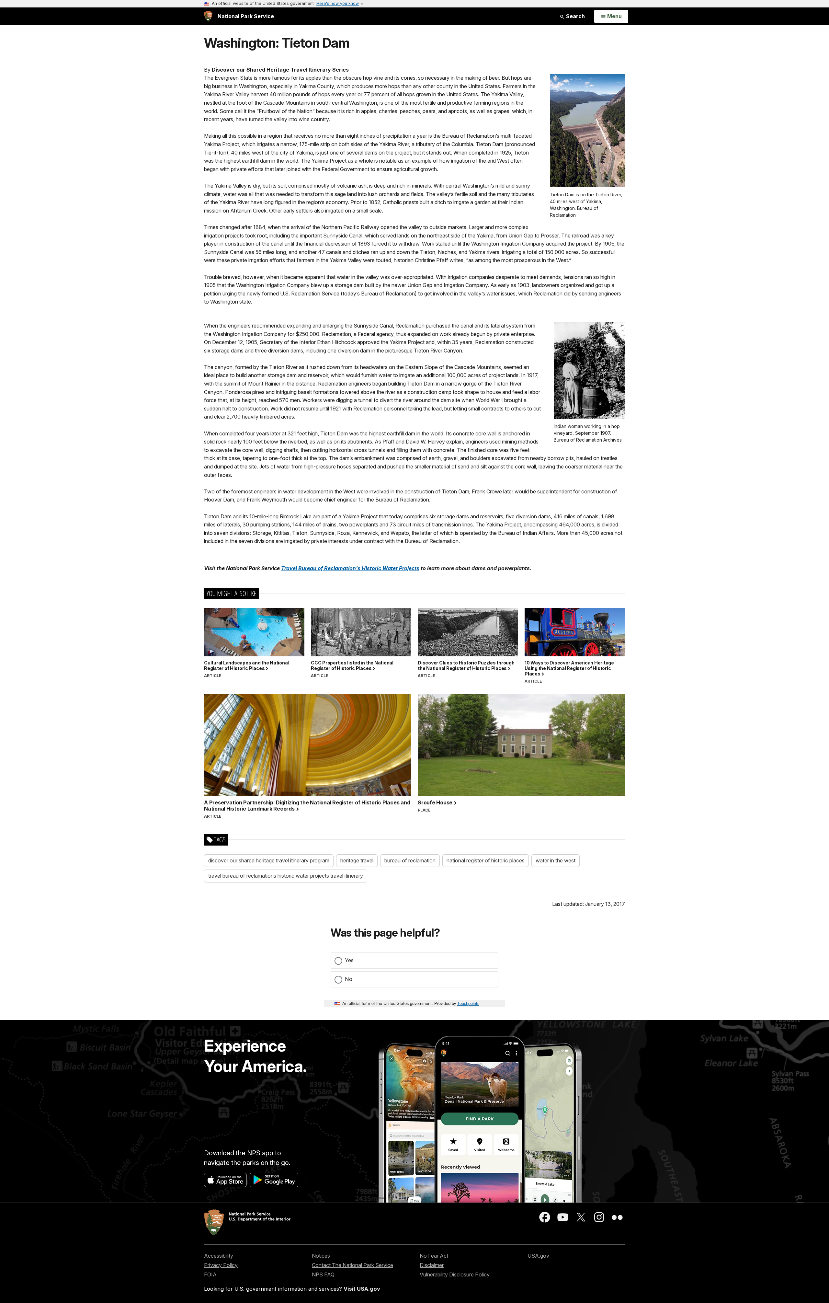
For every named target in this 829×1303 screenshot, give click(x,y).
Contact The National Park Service (352, 1265)
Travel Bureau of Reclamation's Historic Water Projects (350, 568)
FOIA (210, 1274)
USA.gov (538, 1255)
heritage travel (356, 860)
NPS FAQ (323, 1274)
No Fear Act (434, 1255)
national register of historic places (486, 860)
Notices (321, 1255)
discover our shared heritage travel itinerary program (268, 860)
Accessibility (218, 1255)
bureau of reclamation (410, 860)
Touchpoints (468, 1003)
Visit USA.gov (362, 1289)
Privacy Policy (221, 1265)
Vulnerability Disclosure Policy (455, 1274)
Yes (349, 960)
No (348, 979)
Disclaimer (432, 1265)
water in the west (555, 860)
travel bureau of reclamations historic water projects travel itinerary (285, 875)
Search (575, 16)
